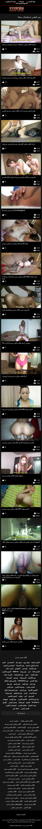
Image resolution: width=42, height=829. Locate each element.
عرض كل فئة (21, 713)
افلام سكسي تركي (14, 746)
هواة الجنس (31, 1)
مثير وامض (17, 684)
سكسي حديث (13, 721)
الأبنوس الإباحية (33, 690)
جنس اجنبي (12, 734)
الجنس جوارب (30, 687)
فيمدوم (15, 678)
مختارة (21, 696)
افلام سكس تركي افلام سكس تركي (27, 782)
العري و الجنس (6, 671)
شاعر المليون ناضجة (32, 665)
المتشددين (10, 662)
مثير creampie (23, 681)
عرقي (27, 675)
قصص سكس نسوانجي (14, 795)
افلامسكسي (34, 756)
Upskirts (35, 702)
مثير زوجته (23, 671)
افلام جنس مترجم (33, 727)
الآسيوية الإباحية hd (22, 3)
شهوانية (5, 699)
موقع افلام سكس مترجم (14, 753)
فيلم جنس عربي (8, 730)
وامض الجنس (13, 702)
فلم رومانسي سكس (14, 763)
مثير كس (25, 668)
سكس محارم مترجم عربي (16, 740)
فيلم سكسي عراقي (28, 746)
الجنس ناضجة (35, 662)
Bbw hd (15, 671)
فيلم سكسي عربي (28, 763)
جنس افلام (7, 756)
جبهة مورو (27, 662)
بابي (29, 671)
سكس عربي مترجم (29, 753)
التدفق (28, 702)
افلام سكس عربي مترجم (26, 791)
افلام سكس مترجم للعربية (30, 759)
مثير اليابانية (32, 668)
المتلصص (17, 668)
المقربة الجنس (12, 696)
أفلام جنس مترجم (21, 657)
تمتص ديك (19, 662)
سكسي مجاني (19, 730)
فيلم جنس (16, 759)
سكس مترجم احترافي (30, 724)
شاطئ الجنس (22, 705)
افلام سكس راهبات (26, 721)
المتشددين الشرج (9, 665)
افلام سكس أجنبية (30, 801)
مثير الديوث (23, 690)
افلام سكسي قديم (10, 769)
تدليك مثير (16, 708)
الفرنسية (31, 696)
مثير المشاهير (18, 693)
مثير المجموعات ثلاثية (11, 690)
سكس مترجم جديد (28, 743)
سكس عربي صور (8, 782)
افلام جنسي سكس (14, 743)
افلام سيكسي (12, 791)
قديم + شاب (9, 668)
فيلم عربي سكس (26, 766)
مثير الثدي (10, 687)
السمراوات (23, 678)
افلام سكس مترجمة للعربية (14, 772)
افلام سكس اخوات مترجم (14, 801)
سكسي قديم (30, 740)
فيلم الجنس (27, 807)
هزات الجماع (32, 705)
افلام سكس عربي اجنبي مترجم (28, 769)
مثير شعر (32, 684)
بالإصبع (5, 702)
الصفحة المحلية (21, 814)
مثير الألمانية (32, 678)
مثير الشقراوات (18, 675)
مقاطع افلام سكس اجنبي (14, 804)
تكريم (25, 693)
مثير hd (22, 1)
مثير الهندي (13, 699)
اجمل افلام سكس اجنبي (25, 734)
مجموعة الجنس (20, 687)
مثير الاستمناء (20, 665)
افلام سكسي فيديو (28, 788)
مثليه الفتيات (34, 675)
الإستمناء (9, 678)
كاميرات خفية (8, 675)
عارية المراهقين (11, 1)
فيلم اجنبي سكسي (14, 750)
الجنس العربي (25, 708)
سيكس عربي (7, 759)
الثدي (4, 662)
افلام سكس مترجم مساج (20, 756)
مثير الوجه (25, 684)
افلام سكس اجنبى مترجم (28, 798)
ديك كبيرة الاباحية (34, 699)
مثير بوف (9, 684)
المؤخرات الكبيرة (11, 705)
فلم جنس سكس (16, 807)
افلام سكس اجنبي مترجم (13, 724)
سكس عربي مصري (14, 788)
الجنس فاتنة (36, 671)
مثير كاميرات (33, 693)
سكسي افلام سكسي (30, 737)
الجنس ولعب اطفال (10, 681)
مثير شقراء (8, 693)
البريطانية (21, 702)
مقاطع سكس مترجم (32, 730)
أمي (25, 696)
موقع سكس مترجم (31, 772)
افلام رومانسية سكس (28, 785)
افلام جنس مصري (13, 785)
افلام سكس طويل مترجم (13, 737)
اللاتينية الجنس (22, 699)
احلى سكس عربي (28, 750)
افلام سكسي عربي (28, 779)
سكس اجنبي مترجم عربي (28, 775)
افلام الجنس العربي (9, 727)
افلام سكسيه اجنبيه (11, 775)
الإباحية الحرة (21, 727)
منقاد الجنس (34, 681)
